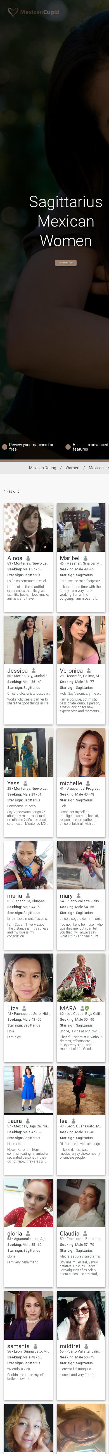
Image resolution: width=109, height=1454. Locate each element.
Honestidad (15, 1144)
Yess (13, 783)
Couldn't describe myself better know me (25, 1377)
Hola (10, 1031)
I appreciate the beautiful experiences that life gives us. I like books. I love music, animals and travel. (28, 592)
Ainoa (14, 558)
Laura (14, 1121)
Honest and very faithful (77, 1375)
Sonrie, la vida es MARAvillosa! (81, 1031)
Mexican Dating (42, 468)
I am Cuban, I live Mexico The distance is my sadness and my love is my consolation (27, 930)
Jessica (17, 670)
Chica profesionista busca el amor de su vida (28, 694)
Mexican (96, 468)
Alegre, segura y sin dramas (80, 1256)
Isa (64, 1121)
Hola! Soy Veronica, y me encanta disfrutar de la (81, 694)
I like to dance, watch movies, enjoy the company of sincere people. (80, 1153)
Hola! (63, 806)
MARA (68, 1008)
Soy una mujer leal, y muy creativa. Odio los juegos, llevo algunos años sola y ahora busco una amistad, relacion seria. (79, 1268)
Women (72, 468)
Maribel (70, 558)
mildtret (70, 1346)
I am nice (14, 1037)
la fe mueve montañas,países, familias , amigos (28, 919)
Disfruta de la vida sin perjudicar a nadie (81, 1144)
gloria (14, 1233)
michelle (71, 783)
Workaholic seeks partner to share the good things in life (27, 701)
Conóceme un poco (21, 806)
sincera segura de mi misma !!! (81, 919)
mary (66, 896)
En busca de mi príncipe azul (81, 581)
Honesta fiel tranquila (75, 1369)
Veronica (71, 670)
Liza (12, 1008)
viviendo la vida (18, 1369)
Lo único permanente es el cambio (28, 581)
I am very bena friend (22, 1262)
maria (14, 896)
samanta (18, 1346)
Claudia (69, 1233)
